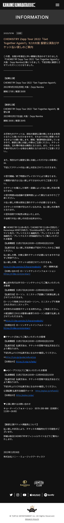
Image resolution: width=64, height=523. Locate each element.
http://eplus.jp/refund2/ (47, 390)
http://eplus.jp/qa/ (25, 395)
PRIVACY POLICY (32, 519)
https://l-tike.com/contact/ (17, 273)
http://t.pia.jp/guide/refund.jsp (21, 357)
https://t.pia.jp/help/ (26, 361)
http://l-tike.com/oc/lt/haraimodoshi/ (22, 266)
